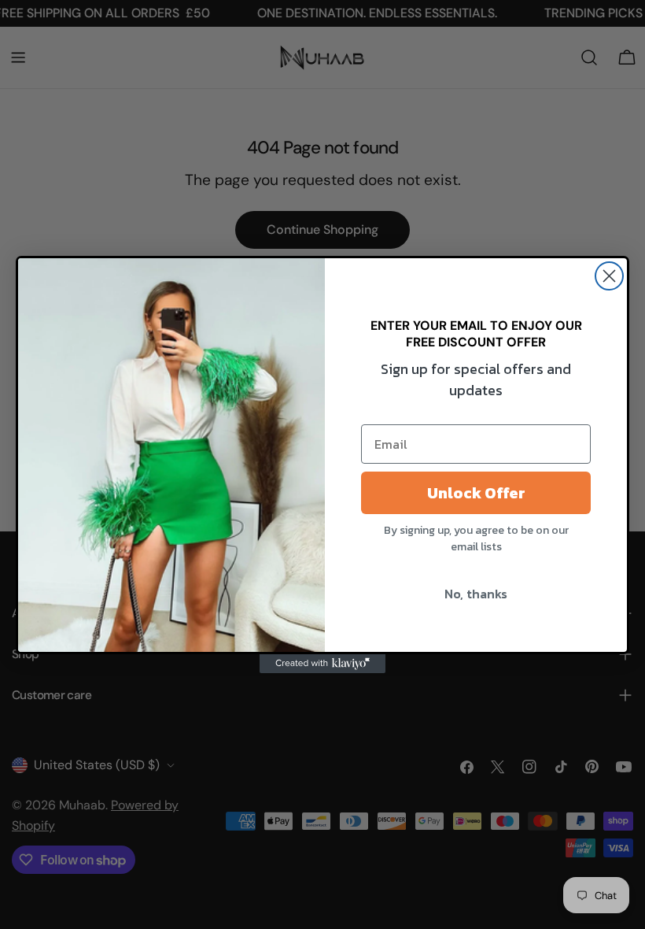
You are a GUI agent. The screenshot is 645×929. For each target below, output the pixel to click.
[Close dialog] (609, 276)
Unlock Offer (476, 493)
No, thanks (475, 593)
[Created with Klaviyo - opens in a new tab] (322, 663)
